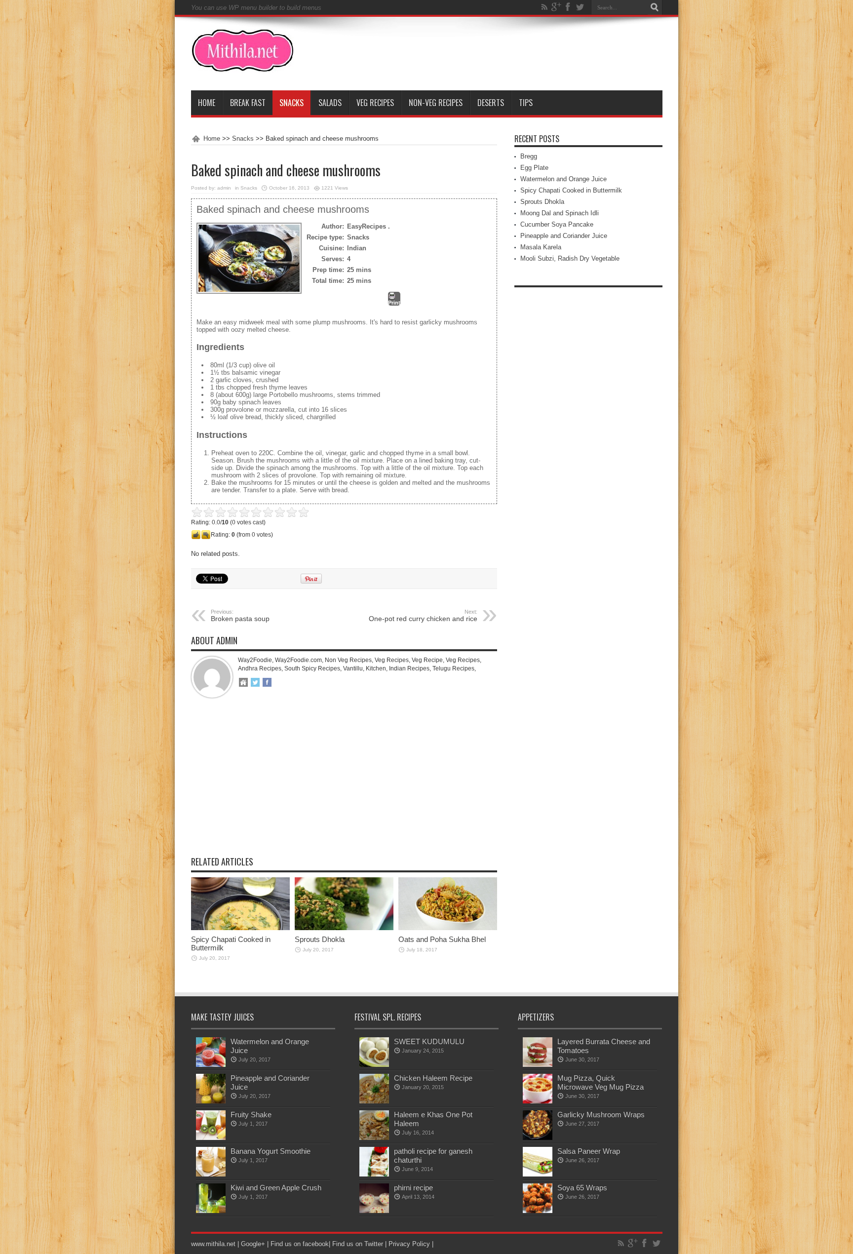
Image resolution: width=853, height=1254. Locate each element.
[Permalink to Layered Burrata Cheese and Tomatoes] (537, 1064)
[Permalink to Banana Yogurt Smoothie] (211, 1174)
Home (206, 103)
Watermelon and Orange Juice (563, 179)
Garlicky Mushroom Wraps (601, 1114)
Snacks (291, 103)
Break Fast (248, 103)
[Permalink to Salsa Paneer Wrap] (537, 1174)
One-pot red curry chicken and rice (423, 616)
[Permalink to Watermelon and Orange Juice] (211, 1064)
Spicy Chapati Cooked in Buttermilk (571, 190)
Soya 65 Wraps (582, 1187)
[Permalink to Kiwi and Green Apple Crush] (211, 1211)
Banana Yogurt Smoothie (270, 1151)
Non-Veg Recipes (436, 103)
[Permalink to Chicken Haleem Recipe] (374, 1101)
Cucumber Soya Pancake (556, 224)
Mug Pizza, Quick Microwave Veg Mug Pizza (600, 1082)
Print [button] (394, 303)
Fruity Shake (251, 1114)
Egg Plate (534, 167)
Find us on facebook (300, 1244)
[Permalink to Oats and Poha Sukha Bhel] (447, 928)
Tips (526, 103)
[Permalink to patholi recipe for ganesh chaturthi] (374, 1174)
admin (224, 188)
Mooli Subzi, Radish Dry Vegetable (570, 258)
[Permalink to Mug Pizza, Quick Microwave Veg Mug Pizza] (537, 1101)
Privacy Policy (409, 1244)
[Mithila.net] (242, 66)
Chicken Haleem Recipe (433, 1078)
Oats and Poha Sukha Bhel (442, 939)
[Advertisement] (344, 784)
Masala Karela (540, 247)
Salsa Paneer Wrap (588, 1151)
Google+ (253, 1244)
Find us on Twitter (357, 1244)
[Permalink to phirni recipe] (374, 1211)
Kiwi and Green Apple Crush (276, 1187)
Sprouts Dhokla (320, 939)
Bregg (528, 156)
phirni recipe (413, 1187)
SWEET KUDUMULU (429, 1041)
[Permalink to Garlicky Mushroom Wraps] (537, 1137)
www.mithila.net (213, 1244)
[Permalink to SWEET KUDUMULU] (374, 1064)
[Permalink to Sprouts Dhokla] (344, 928)
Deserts (490, 103)
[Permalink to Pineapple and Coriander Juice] (211, 1101)
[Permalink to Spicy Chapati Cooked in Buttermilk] (240, 928)
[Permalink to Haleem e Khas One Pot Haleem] (374, 1137)
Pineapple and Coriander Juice (563, 235)
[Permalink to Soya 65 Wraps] (537, 1211)
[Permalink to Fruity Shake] (211, 1137)
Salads (330, 103)
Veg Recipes (375, 103)
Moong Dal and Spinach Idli (559, 213)
